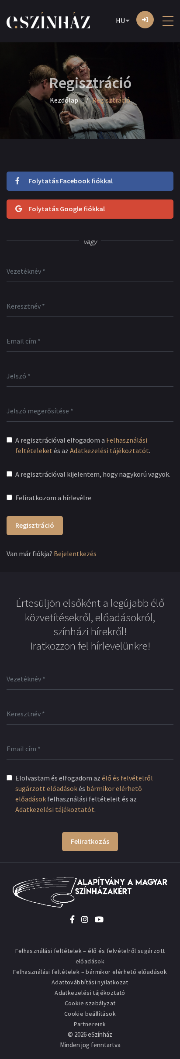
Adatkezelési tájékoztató (90, 993)
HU (120, 20)
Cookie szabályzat (90, 1003)
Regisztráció (34, 525)
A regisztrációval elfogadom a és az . (82, 445)
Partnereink (90, 1024)
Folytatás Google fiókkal (66, 208)
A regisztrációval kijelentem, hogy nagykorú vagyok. (92, 474)
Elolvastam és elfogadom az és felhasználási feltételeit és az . (84, 794)
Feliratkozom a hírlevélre (53, 497)
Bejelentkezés (75, 553)
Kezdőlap (64, 100)
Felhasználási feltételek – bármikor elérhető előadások (90, 972)
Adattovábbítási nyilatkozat (90, 982)
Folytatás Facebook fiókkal (70, 180)
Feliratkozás (90, 841)
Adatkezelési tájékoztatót (109, 450)
